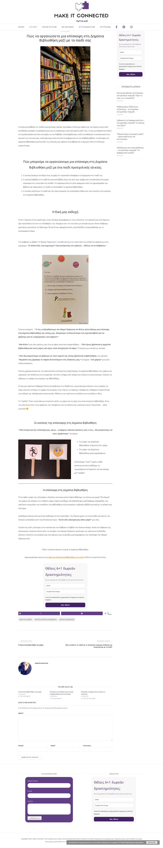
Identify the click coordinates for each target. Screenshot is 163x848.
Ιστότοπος (87, 746)
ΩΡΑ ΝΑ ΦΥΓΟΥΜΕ (49, 27)
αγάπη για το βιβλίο (25, 619)
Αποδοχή (152, 842)
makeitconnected (41, 663)
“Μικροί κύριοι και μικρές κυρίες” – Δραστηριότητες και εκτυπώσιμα (130, 136)
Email (53, 746)
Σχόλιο (21, 713)
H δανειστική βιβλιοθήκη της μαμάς (30, 692)
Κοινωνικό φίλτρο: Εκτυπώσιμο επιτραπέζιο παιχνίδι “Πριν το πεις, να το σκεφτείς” (130, 95)
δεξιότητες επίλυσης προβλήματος (46, 619)
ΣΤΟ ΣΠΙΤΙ (33, 27)
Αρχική (21, 27)
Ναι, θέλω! (65, 605)
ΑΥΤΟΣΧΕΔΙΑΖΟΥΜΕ (87, 27)
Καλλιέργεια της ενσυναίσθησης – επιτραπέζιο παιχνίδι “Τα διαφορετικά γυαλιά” (130, 150)
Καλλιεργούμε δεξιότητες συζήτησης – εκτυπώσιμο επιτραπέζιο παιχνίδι (127, 109)
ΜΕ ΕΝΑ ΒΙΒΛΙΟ (68, 27)
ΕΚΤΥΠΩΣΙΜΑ (105, 27)
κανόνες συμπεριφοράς (66, 619)
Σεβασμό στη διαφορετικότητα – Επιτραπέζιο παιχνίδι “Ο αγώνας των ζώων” (131, 123)
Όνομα (21, 746)
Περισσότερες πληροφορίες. (135, 842)
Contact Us (34, 818)
